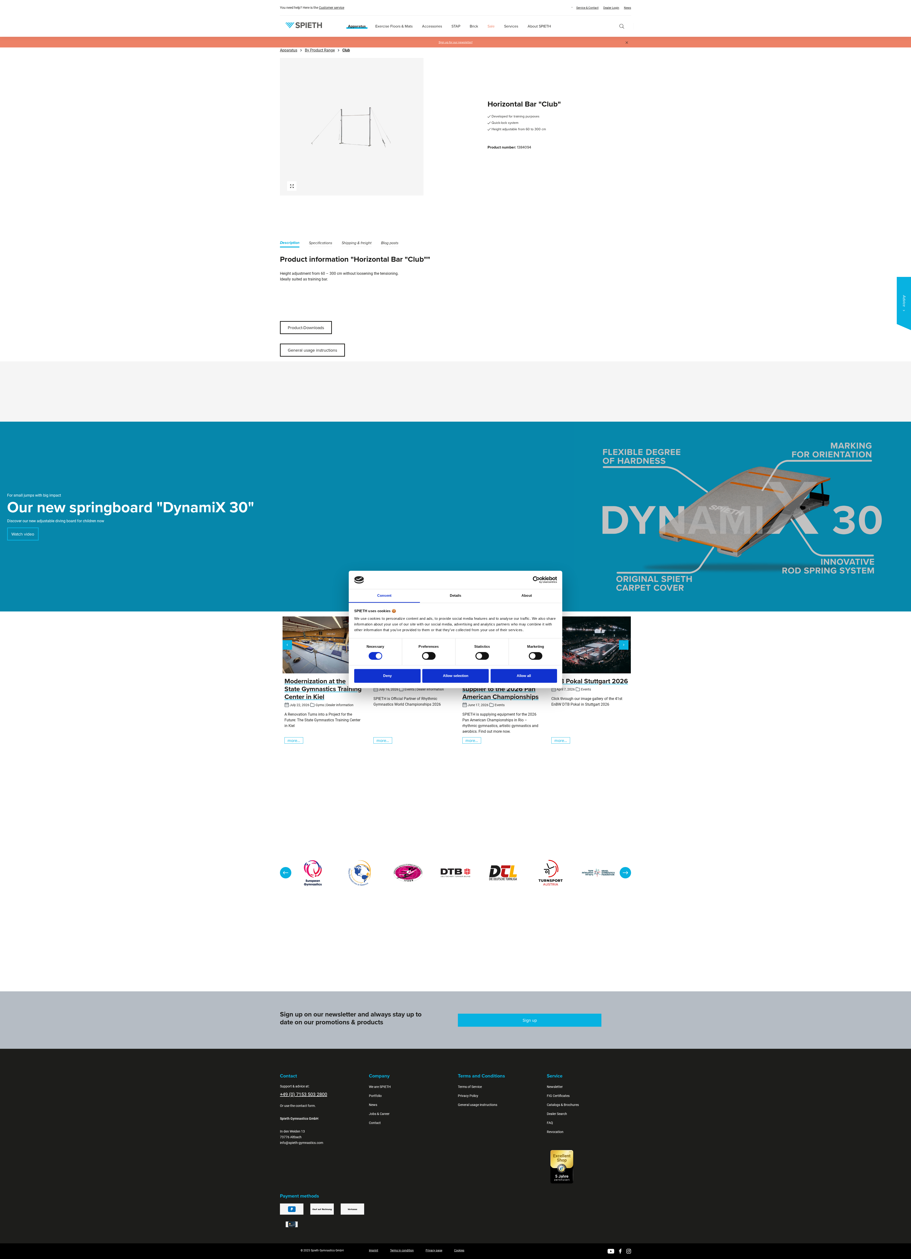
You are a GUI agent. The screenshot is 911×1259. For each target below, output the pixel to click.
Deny (387, 676)
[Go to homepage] (303, 25)
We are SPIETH (380, 1087)
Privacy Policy (468, 1096)
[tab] (289, 243)
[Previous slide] (285, 872)
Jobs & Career (379, 1114)
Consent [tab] (384, 595)
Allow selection (455, 676)
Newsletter (555, 1087)
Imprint (373, 1250)
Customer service (331, 7)
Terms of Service (470, 1087)
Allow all (524, 676)
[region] (367, 127)
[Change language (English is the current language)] (567, 7)
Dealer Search (557, 1114)
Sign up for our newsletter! (456, 42)
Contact (375, 1123)
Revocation (555, 1132)
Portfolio (375, 1096)
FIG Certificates (558, 1096)
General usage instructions (312, 350)
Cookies (459, 1250)
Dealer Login (611, 7)
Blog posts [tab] (389, 243)
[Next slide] (625, 872)
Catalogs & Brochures (563, 1105)
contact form (305, 1106)
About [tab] (526, 595)
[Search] (621, 26)
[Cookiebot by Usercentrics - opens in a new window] (536, 579)
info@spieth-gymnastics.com (301, 1143)
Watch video (22, 534)
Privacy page (434, 1250)
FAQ (550, 1123)
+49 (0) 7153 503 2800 (303, 1094)
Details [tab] (455, 595)
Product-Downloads (306, 328)
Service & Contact (587, 7)
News (627, 7)
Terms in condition (402, 1250)
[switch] (429, 656)
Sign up (530, 1020)
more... (294, 740)
